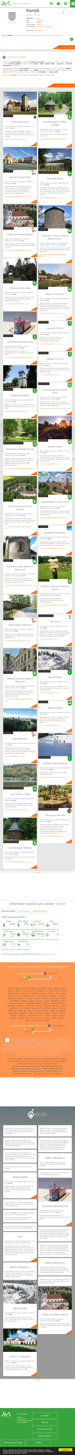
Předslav (61, 1008)
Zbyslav (61, 1018)
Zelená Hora (37, 1020)
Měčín (39, 1003)
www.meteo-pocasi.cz (49, 954)
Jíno (21, 35)
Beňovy (34, 988)
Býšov (17, 991)
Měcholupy (30, 1003)
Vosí (62, 35)
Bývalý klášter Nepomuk (53, 1068)
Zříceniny (8, 282)
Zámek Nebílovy (55, 1073)
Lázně (49, 1049)
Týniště (55, 1015)
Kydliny (24, 1000)
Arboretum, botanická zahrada (13, 443)
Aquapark (43, 526)
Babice (19, 988)
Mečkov (46, 1003)
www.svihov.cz (38, 30)
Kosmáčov (55, 998)
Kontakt (38, 1442)
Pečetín (27, 1008)
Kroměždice (14, 1000)
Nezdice (48, 1005)
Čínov (57, 991)
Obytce (65, 1005)
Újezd (61, 1015)
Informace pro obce (45, 1429)
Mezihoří (54, 1003)
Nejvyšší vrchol (43, 322)
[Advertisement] (37, 887)
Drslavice (42, 993)
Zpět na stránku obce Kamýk (65, 85)
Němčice (39, 1005)
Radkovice (12, 1010)
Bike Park (43, 702)
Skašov (52, 1010)
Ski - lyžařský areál (44, 671)
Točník (62, 1013)
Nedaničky (30, 1005)
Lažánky (31, 1000)
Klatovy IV (21, 998)
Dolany (24, 993)
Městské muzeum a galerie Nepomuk (28, 1071)
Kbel (39, 996)
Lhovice (39, 35)
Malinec (21, 1003)
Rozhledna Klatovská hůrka (38, 1061)
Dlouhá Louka (13, 993)
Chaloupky (39, 991)
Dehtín (64, 991)
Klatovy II (62, 996)
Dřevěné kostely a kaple (11, 842)
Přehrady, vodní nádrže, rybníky (13, 788)
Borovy (11, 991)
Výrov (48, 1018)
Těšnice (50, 35)
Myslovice (11, 1005)
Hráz (57, 993)
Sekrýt (45, 1010)
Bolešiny (64, 988)
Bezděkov (16, 35)
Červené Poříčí (27, 991)
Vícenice (21, 1018)
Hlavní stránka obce (68, 47)
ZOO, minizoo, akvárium (46, 616)
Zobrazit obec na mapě (12, 75)
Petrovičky (44, 1008)
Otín (20, 1008)
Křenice (64, 998)
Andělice (11, 988)
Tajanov (47, 1013)
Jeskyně (41, 1049)
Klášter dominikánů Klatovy (55, 1059)
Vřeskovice (39, 1018)
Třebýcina (22, 1015)
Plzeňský (39, 20)
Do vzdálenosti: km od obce (30, 973)
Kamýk (33, 10)
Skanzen (43, 288)
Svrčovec (39, 1013)
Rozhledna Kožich (50, 1063)
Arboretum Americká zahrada (29, 1063)
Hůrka (63, 993)
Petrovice (35, 1008)
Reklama (44, 1422)
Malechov (13, 1003)
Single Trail (19, 1054)
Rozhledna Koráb (40, 1073)
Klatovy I (53, 996)
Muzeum (8, 672)
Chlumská (49, 991)
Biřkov (56, 988)
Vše (7, 1040)
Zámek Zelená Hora (53, 1071)
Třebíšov (13, 1015)
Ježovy (10, 996)
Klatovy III (11, 998)
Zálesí (54, 1018)
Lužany (47, 1000)
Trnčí (40, 1015)
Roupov (38, 1010)
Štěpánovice (13, 1013)
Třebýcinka (57, 35)
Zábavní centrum (44, 383)
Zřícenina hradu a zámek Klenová (26, 1066)
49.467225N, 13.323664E (44, 26)
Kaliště (25, 35)
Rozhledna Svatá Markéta (51, 1066)
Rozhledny (8, 336)
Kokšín (34, 35)
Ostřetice (13, 1008)
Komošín (46, 998)
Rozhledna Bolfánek (59, 1061)
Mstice (62, 1003)
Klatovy (39, 24)
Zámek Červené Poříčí (33, 1059)
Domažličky (33, 993)
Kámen (33, 996)
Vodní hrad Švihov (15, 1059)
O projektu (44, 1415)
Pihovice (53, 1008)
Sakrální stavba (8, 228)
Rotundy (8, 560)
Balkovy (26, 988)
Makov (63, 1000)
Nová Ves (56, 1005)
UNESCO (42, 1040)
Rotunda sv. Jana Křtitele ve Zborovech (26, 1068)
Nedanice (20, 1005)
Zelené (47, 1020)
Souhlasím (65, 1450)
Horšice (51, 993)
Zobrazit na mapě (15, 139)
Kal (20, 996)
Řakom (30, 1010)
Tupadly (47, 1015)
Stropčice (45, 35)
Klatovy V (30, 998)
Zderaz (28, 1020)
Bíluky (50, 988)
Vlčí (27, 1018)
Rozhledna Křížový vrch (22, 1073)
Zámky (8, 171)
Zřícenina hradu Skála (17, 1061)
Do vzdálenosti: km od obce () (28, 1026)
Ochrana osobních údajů (12, 1442)
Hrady (8, 116)
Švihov (38, 18)
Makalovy (55, 1000)
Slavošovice (61, 1010)
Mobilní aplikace (44, 1436)
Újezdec (13, 1018)
